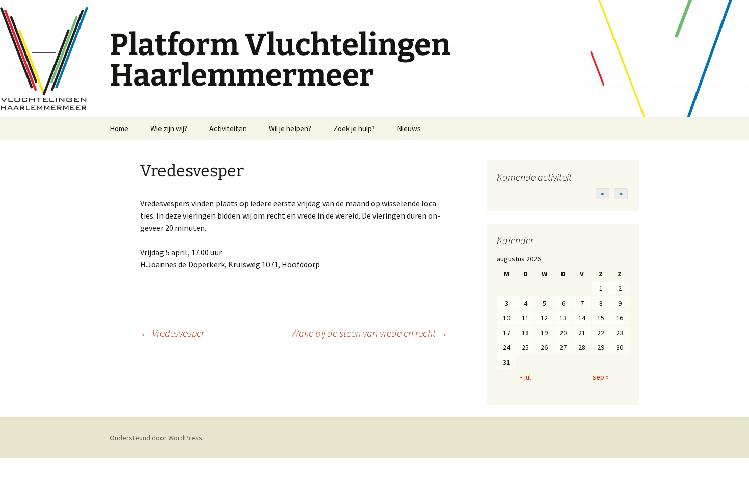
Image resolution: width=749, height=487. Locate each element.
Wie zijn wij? (169, 128)
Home (119, 128)
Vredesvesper (172, 333)
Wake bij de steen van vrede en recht (369, 333)
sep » (601, 377)
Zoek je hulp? (354, 128)
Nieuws (409, 128)
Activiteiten (228, 128)
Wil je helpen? (290, 128)
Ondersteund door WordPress (156, 437)
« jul (525, 377)
